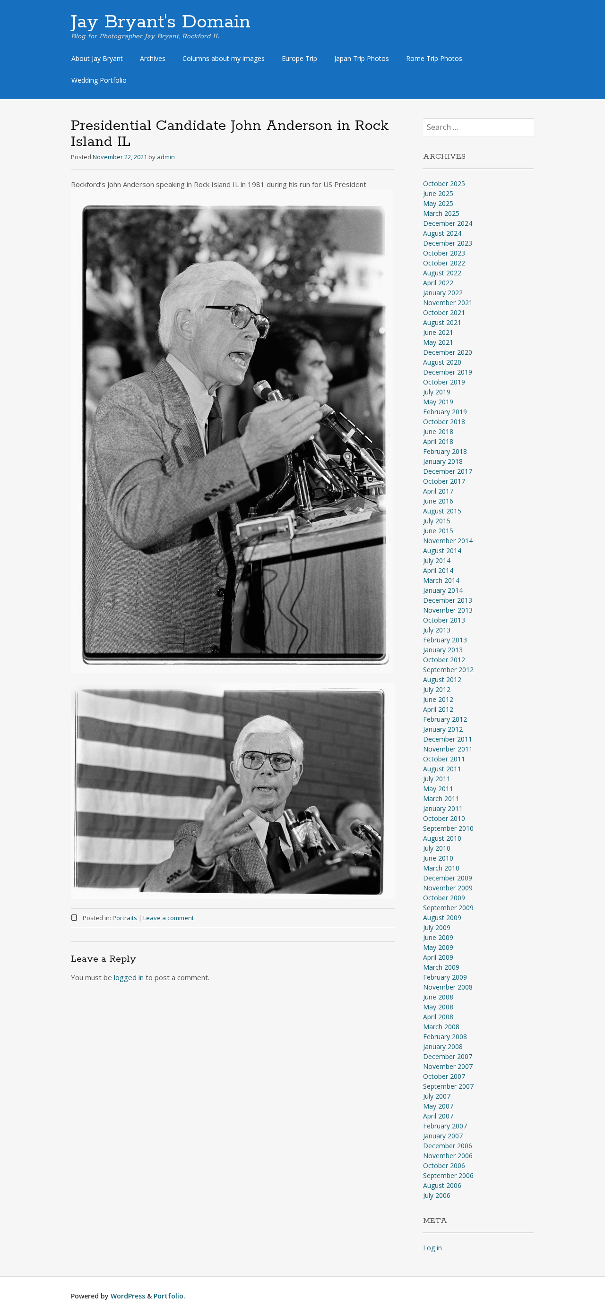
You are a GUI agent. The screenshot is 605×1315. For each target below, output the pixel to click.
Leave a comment (168, 918)
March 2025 (441, 213)
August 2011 (442, 768)
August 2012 (442, 679)
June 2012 (438, 699)
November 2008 (448, 986)
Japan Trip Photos (361, 58)
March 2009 (441, 967)
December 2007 (447, 1056)
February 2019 (445, 411)
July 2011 (436, 778)
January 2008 (443, 1046)
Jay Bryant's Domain (161, 22)
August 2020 (442, 362)
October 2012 (444, 659)
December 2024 (447, 223)
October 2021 (444, 312)
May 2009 (438, 947)
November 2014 (448, 540)
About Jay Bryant (97, 58)
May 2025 (438, 203)
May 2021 (438, 342)
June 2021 (438, 332)
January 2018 (443, 461)
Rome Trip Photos (434, 58)
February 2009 (445, 977)
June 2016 (438, 500)
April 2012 (438, 709)
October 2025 (444, 183)
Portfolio (168, 1295)
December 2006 (447, 1145)
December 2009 (447, 877)
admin (166, 157)
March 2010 (441, 867)
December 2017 (447, 471)
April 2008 (438, 1016)
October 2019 (444, 381)
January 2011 (443, 808)
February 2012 (445, 719)
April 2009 (438, 957)
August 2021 (442, 322)
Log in (432, 1247)
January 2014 (443, 590)
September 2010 (448, 828)
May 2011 (438, 788)
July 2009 (436, 927)
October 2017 (444, 481)
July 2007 (436, 1096)
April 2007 (438, 1115)
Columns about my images (223, 58)
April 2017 (438, 491)
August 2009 (442, 917)
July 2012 (436, 689)
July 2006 (436, 1195)
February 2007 (445, 1125)
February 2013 (445, 639)
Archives (152, 58)
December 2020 (447, 352)
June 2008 (438, 996)
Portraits (124, 918)
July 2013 (436, 629)
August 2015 (442, 510)
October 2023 (444, 252)
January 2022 (443, 292)
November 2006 (448, 1155)
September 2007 (448, 1086)
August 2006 (442, 1185)
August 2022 (442, 272)
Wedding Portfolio (99, 80)
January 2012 (443, 729)
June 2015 (438, 530)
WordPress (128, 1295)
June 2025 (438, 193)
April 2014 (438, 570)
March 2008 (441, 1026)
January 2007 (443, 1135)
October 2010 (444, 818)
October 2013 (444, 619)
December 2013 (447, 600)
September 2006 (448, 1175)
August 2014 (442, 550)
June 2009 (438, 937)
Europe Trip (299, 58)
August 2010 (442, 838)
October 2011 (444, 758)
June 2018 (438, 431)
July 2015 (436, 520)
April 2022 (438, 282)
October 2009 (444, 897)
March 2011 (441, 798)
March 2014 (441, 580)
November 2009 (448, 887)
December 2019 (447, 371)
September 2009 (448, 907)
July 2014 (436, 560)
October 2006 (444, 1165)
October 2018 (444, 421)
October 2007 (444, 1076)
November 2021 (448, 302)
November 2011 (448, 748)
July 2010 (436, 848)
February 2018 (445, 451)
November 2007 (448, 1066)
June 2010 (438, 858)
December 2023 (447, 243)
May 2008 (438, 1006)
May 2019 (438, 401)
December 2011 (447, 738)
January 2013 (443, 649)
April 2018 (438, 441)
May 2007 (438, 1106)
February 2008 (445, 1036)
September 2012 (448, 669)
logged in (129, 977)
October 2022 (444, 262)
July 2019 (436, 391)
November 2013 (448, 610)
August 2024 (442, 233)
